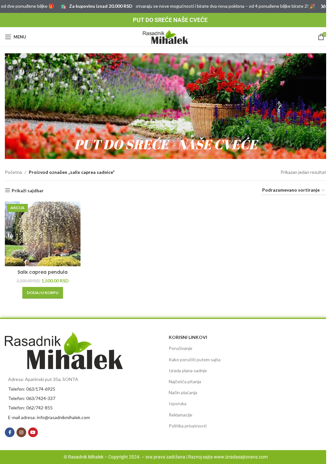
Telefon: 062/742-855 (30, 407)
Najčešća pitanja (185, 381)
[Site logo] (165, 36)
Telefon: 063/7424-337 (31, 398)
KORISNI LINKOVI (188, 337)
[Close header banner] (323, 6)
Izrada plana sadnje (188, 370)
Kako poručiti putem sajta (194, 359)
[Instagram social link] (21, 432)
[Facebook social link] (10, 432)
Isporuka (178, 403)
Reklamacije (180, 414)
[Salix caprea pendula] (42, 234)
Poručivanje (180, 348)
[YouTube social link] (33, 432)
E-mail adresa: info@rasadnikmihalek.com (49, 417)
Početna (13, 172)
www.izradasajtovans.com (241, 456)
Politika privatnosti (188, 425)
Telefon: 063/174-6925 (31, 389)
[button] (42, 293)
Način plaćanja (183, 392)
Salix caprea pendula (42, 272)
